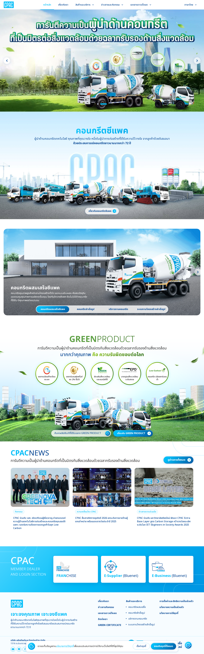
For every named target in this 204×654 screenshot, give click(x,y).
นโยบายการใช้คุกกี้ (65, 646)
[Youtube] (13, 649)
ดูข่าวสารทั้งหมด (176, 460)
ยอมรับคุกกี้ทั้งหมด (163, 646)
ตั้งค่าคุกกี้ (141, 646)
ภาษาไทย (188, 5)
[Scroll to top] (197, 592)
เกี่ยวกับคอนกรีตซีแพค (100, 211)
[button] (18, 511)
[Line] (19, 649)
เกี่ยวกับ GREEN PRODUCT (131, 433)
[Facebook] (25, 649)
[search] (107, 433)
